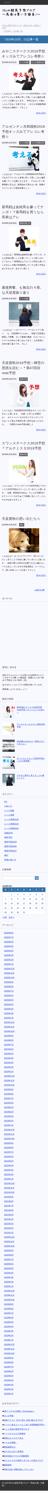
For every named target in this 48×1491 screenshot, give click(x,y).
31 (24, 913)
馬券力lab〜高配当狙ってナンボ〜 (19, 1470)
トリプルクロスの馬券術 (14, 1434)
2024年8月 (9, 1041)
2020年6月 (9, 1264)
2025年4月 (9, 1005)
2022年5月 (9, 1161)
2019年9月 (9, 1305)
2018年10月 (9, 1354)
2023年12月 (9, 1076)
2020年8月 (9, 1255)
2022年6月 (9, 1157)
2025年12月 (9, 969)
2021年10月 (9, 1193)
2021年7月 (9, 1206)
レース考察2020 (11, 829)
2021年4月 (9, 1220)
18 (30, 904)
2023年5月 (9, 1108)
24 (24, 908)
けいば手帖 (9, 1416)
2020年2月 (9, 1282)
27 (42, 908)
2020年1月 (9, 1287)
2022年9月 (9, 1144)
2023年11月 (9, 1081)
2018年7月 (9, 1367)
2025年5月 (9, 1000)
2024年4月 (9, 1059)
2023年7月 (9, 1099)
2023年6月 (9, 1103)
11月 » (11, 918)
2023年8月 (9, 1094)
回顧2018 (8, 833)
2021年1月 (9, 1233)
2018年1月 (9, 1394)
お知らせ (8, 806)
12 (36, 899)
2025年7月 (9, 991)
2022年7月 (9, 1152)
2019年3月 (9, 1331)
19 (36, 904)
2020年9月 (9, 1251)
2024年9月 (9, 1036)
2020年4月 (9, 1273)
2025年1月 (9, 1018)
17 (24, 904)
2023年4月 (9, 1112)
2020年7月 (9, 1260)
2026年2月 (9, 960)
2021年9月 (9, 1197)
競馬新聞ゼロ (10, 1447)
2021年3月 (9, 1224)
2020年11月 (9, 1242)
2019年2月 (9, 1336)
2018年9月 (9, 1358)
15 (12, 904)
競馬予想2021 (10, 851)
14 (6, 904)
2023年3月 (9, 1117)
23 (18, 908)
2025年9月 (9, 982)
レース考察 (24, 63)
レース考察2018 (11, 820)
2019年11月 (9, 1296)
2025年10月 (9, 978)
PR (5, 802)
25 (30, 908)
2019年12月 (9, 1291)
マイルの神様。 (10, 1443)
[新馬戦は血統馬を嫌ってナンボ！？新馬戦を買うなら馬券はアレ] (24, 249)
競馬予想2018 (10, 842)
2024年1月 (9, 1072)
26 (36, 908)
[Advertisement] (24, 633)
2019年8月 (9, 1309)
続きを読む (41, 113)
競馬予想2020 (10, 847)
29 (12, 913)
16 (18, 904)
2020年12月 (9, 1237)
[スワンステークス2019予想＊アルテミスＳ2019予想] (24, 481)
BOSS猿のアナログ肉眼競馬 (16, 1456)
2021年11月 (9, 1188)
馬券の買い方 (25, 224)
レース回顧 (24, 299)
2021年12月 (9, 1184)
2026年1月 (9, 965)
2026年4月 (9, 951)
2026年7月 (9, 938)
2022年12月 (9, 1130)
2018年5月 (9, 1376)
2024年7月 (9, 1045)
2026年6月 (9, 942)
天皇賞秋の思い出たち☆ (21, 519)
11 (30, 899)
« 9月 (4, 918)
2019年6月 (9, 1318)
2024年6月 (9, 1050)
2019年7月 (9, 1314)
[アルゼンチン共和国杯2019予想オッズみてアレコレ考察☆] (24, 169)
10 (24, 899)
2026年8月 (9, 933)
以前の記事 (40, 590)
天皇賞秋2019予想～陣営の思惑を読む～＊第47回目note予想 (23, 368)
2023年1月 (9, 1126)
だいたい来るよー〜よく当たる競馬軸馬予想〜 (24, 1425)
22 (12, 908)
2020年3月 (9, 1278)
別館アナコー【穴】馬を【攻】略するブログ (23, 1421)
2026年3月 (9, 956)
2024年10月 (9, 1032)
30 (18, 913)
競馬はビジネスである (13, 1438)
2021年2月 (9, 1229)
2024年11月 (9, 1027)
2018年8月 (9, 1363)
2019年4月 (9, 1327)
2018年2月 (9, 1390)
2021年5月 (9, 1215)
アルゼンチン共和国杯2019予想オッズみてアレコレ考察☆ (23, 132)
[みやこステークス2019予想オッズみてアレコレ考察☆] (24, 89)
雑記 (21, 525)
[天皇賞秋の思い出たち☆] (24, 551)
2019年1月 (9, 1340)
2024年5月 (9, 1054)
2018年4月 (9, 1381)
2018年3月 (9, 1385)
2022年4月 (9, 1166)
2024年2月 (9, 1067)
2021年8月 (9, 1202)
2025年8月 (9, 987)
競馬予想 (23, 379)
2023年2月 (9, 1121)
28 (6, 913)
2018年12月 (9, 1345)
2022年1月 (9, 1179)
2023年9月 (9, 1090)
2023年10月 (9, 1085)
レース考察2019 (38, 63)
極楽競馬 (8, 1465)
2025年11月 (9, 974)
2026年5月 (9, 947)
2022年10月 (9, 1139)
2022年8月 (9, 1148)
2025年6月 (9, 996)
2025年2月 (9, 1014)
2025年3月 (9, 1009)
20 (42, 904)
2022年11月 (9, 1135)
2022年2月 (9, 1175)
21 (6, 908)
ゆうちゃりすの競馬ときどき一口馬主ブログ (23, 1461)
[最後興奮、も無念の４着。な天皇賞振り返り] (24, 325)
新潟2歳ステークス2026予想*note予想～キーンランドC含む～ (30, 710)
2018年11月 (9, 1349)
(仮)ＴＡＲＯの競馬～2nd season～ (19, 1412)
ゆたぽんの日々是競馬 (13, 1452)
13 (42, 899)
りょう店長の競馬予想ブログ (16, 1429)
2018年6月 (9, 1372)
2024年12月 (9, 1023)
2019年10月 (9, 1300)
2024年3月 (9, 1063)
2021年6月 (9, 1211)
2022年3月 (9, 1170)
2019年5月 (9, 1322)
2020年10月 (9, 1246)
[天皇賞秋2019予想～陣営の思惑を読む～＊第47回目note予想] (24, 405)
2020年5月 (9, 1269)
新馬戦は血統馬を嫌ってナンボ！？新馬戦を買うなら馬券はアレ (23, 212)
